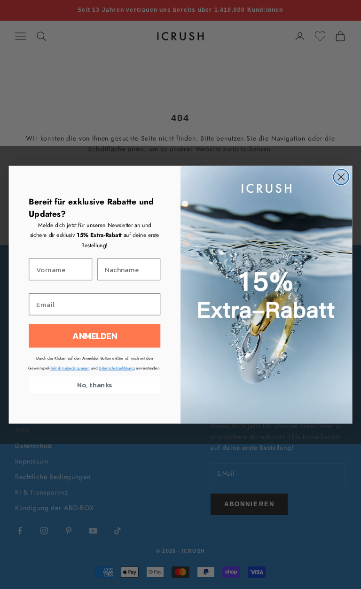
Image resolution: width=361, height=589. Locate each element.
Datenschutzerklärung (116, 368)
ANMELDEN (94, 335)
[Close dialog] (341, 177)
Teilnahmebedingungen (70, 368)
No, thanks (94, 384)
